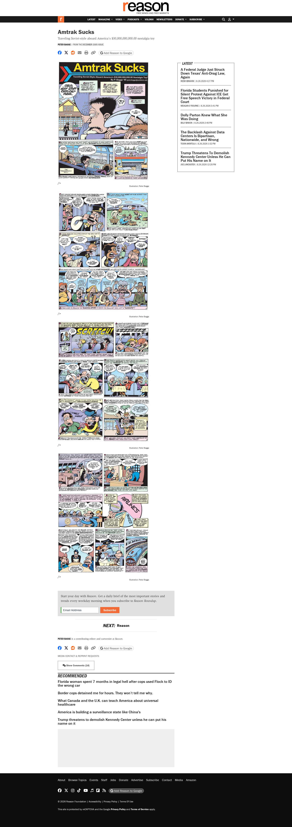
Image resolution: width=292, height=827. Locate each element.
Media (179, 780)
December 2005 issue (93, 44)
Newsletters (164, 19)
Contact (167, 780)
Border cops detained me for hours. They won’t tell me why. (105, 693)
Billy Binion (186, 122)
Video (119, 19)
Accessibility (95, 801)
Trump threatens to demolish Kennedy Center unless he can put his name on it (112, 721)
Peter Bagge (64, 44)
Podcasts (134, 19)
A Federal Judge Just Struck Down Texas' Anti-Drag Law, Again (203, 73)
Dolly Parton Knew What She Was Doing (204, 117)
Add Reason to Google (117, 53)
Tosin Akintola (188, 143)
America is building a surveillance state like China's (99, 712)
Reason (116, 625)
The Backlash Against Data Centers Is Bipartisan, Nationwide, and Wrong (203, 136)
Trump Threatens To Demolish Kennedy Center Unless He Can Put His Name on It (206, 157)
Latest (91, 19)
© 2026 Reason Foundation (72, 801)
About (61, 780)
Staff (104, 780)
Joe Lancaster (188, 164)
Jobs (113, 780)
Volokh (149, 19)
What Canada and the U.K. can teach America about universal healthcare (108, 702)
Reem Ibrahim (187, 81)
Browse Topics (77, 780)
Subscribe (196, 19)
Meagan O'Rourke (190, 105)
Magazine (104, 19)
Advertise (137, 780)
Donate (180, 19)
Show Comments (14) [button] (77, 665)
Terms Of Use (126, 801)
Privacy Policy (110, 801)
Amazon (191, 780)
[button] (231, 19)
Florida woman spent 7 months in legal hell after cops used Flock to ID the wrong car (115, 683)
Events (94, 780)
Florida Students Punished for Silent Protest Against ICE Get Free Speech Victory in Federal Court (205, 96)
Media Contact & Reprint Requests (78, 655)
